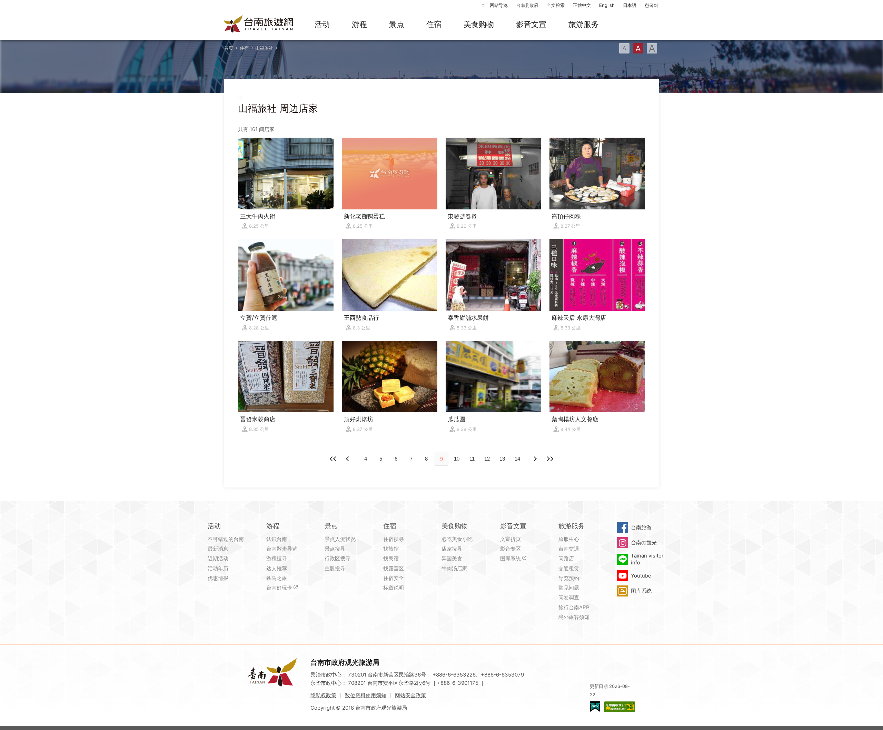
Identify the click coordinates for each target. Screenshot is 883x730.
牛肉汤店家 (454, 568)
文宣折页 (510, 539)
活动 (322, 24)
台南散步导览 (281, 548)
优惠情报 (218, 578)
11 (472, 459)
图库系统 (510, 558)
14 (517, 459)
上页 (535, 459)
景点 (396, 24)
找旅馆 (391, 548)
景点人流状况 (340, 539)
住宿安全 (393, 578)
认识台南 (276, 539)
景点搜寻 (335, 548)
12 (487, 459)
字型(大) (652, 48)
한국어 (651, 5)
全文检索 (556, 5)
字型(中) (638, 48)
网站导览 (499, 5)
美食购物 (479, 24)
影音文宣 (531, 24)
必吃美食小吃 (457, 539)
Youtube (641, 575)
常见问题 (568, 587)
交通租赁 (568, 568)
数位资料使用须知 (365, 695)
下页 (348, 459)
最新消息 (218, 548)
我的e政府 (595, 706)
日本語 (629, 5)
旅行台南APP (573, 607)
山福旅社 (264, 48)
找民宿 (391, 558)
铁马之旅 (276, 578)
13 (502, 459)
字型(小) (624, 48)
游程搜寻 (276, 558)
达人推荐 (276, 568)
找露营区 (393, 568)
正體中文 (582, 5)
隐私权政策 (323, 695)
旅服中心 (568, 539)
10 (456, 459)
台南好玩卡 (279, 587)
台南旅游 (641, 527)
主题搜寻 (335, 568)
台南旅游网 (259, 24)
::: (484, 5)
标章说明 (393, 587)
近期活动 (218, 558)
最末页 (550, 459)
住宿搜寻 (393, 539)
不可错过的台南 (226, 539)
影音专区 (510, 548)
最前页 (333, 459)
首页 (228, 48)
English (607, 5)
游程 (359, 24)
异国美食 (452, 558)
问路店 (566, 558)
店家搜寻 (452, 548)
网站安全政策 (410, 695)
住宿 (434, 24)
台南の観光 (644, 542)
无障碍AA (619, 706)
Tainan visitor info (647, 559)
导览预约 (568, 578)
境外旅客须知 (573, 617)
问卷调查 (568, 597)
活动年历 (218, 568)
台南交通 (568, 548)
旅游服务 (583, 24)
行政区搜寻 (337, 558)
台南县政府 (527, 5)
